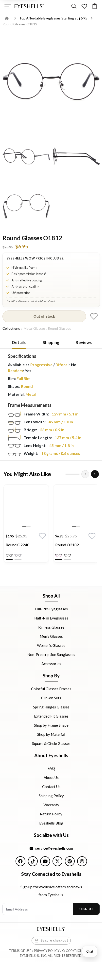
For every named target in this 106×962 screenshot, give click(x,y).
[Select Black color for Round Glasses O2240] (9, 555)
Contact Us (51, 786)
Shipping (51, 342)
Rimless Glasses (51, 627)
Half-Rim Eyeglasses (51, 618)
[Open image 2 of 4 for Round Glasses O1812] (26, 156)
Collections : (12, 328)
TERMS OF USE (20, 951)
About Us (51, 777)
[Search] (74, 6)
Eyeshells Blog (51, 823)
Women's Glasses (51, 645)
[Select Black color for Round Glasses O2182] (67, 555)
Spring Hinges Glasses (51, 706)
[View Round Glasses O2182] (75, 507)
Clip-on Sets (51, 697)
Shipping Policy (51, 795)
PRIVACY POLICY (46, 951)
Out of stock (44, 316)
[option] (26, 524)
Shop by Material (51, 734)
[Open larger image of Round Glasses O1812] (51, 81)
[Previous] (85, 474)
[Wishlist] (84, 6)
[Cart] (94, 6)
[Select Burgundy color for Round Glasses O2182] (58, 555)
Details (19, 342)
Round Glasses (59, 328)
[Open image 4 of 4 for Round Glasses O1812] (26, 206)
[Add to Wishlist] (94, 316)
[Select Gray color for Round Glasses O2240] (18, 555)
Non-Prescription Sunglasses (51, 654)
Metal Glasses (35, 328)
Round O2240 (17, 544)
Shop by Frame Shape (51, 725)
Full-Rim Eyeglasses (51, 609)
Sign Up (86, 909)
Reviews (84, 342)
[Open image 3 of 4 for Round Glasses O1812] (76, 156)
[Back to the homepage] (10, 18)
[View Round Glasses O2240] (26, 507)
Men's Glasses (51, 636)
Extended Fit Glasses (51, 716)
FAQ (51, 768)
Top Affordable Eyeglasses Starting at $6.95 (53, 18)
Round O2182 (67, 544)
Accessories (51, 663)
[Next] (95, 474)
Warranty (51, 805)
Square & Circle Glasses (51, 743)
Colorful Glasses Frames (51, 688)
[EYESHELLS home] (29, 6)
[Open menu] (8, 6)
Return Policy (51, 814)
